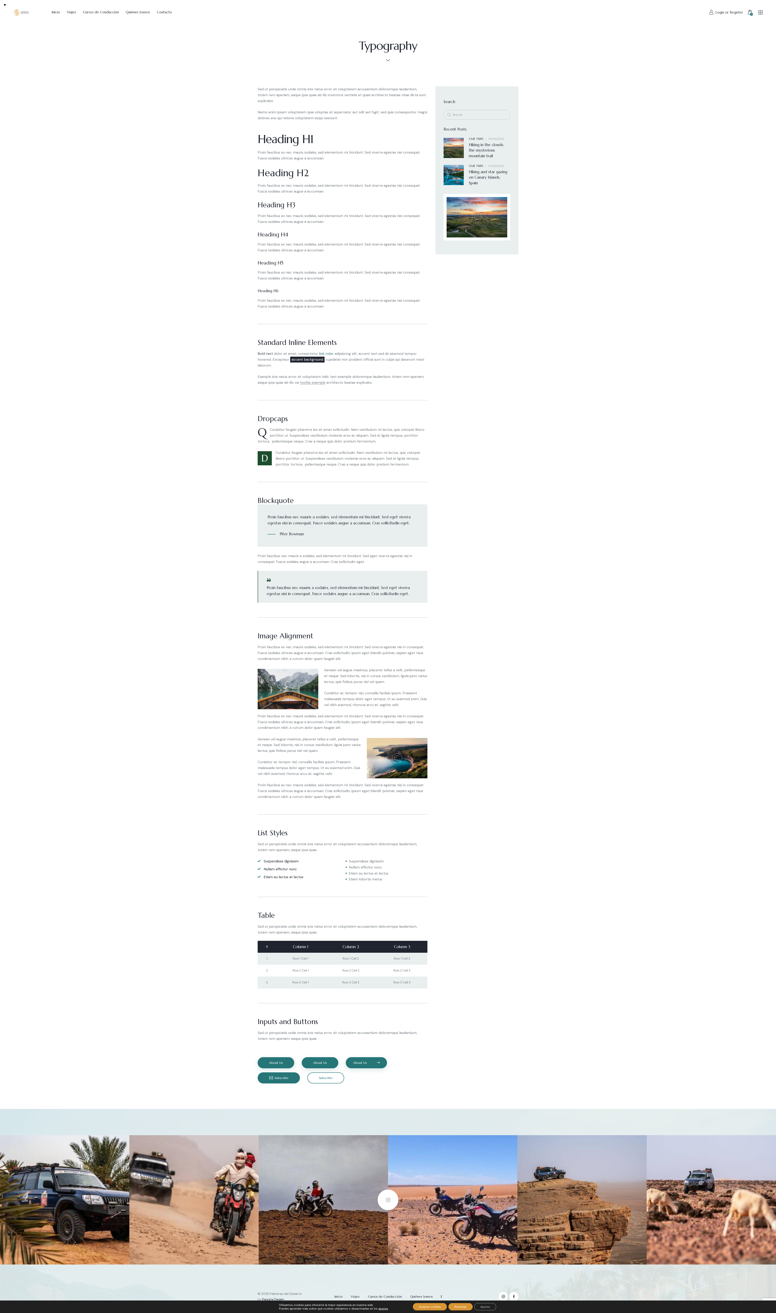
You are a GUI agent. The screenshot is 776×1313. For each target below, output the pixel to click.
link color (326, 353)
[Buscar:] (477, 114)
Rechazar (460, 1307)
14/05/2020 (496, 138)
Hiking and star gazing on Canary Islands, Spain (488, 177)
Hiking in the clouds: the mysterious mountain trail (486, 150)
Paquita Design (273, 1299)
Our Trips (476, 138)
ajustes (383, 1308)
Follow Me (388, 1200)
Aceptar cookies (430, 1307)
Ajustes (485, 1307)
